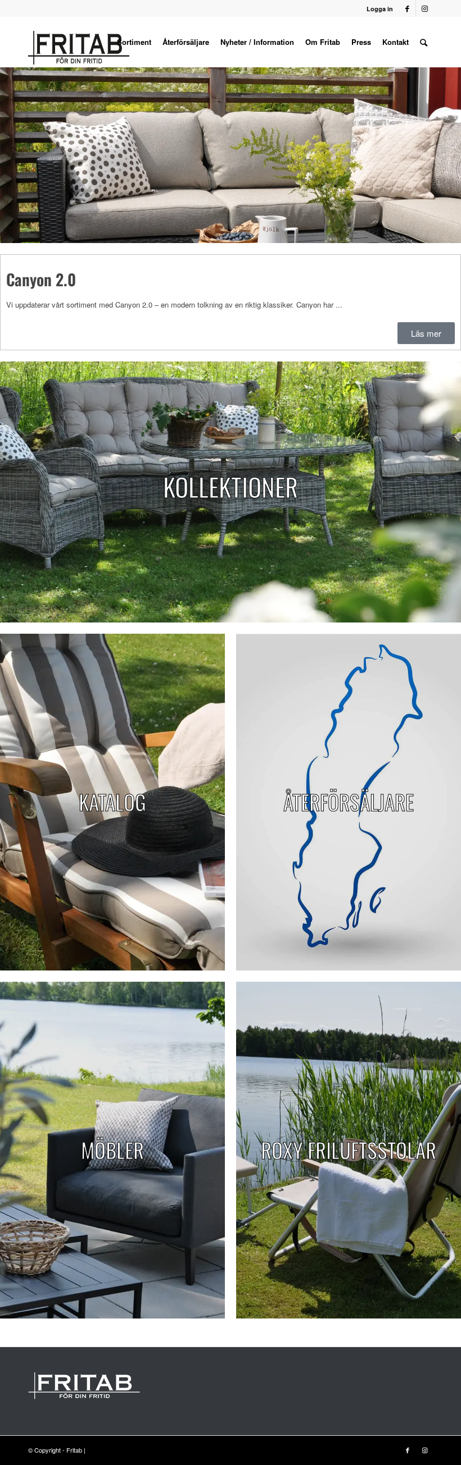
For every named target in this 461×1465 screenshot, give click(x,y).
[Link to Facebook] (407, 8)
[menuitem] (134, 42)
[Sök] (423, 42)
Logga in (380, 8)
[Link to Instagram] (424, 8)
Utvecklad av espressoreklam (128, 1449)
